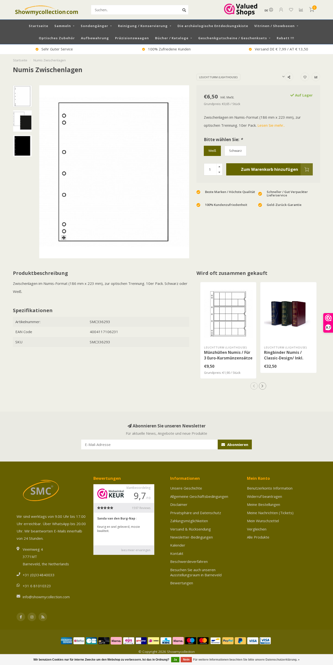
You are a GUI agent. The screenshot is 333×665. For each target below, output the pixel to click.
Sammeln (62, 26)
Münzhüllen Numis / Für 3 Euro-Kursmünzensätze (228, 355)
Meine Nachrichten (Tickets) (270, 512)
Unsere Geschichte (186, 488)
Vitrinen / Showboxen (274, 26)
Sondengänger (94, 26)
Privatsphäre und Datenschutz (195, 512)
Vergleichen (256, 529)
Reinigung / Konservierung (143, 26)
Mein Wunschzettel (263, 520)
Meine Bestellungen (263, 504)
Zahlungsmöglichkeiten (189, 520)
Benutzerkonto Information (270, 488)
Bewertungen (181, 582)
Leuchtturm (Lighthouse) (218, 77)
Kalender (177, 545)
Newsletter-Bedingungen (191, 537)
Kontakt (176, 553)
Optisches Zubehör (57, 38)
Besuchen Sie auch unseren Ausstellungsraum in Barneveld (196, 572)
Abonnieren (237, 444)
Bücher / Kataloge (171, 38)
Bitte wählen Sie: (223, 139)
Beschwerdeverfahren (189, 561)
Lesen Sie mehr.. (271, 125)
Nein (186, 659)
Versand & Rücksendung (190, 529)
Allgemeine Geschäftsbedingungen (199, 496)
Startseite (38, 26)
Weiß (212, 150)
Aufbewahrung (95, 38)
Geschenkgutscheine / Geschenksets (232, 38)
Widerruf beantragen (264, 496)
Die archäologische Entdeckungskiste (212, 26)
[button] (254, 386)
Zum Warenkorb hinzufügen (269, 169)
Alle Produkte (258, 537)
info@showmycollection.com (46, 596)
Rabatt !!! (285, 38)
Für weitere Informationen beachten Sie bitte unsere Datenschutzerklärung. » (246, 659)
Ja (175, 659)
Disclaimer (178, 504)
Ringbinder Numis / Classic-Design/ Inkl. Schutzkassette (283, 358)
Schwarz (235, 150)
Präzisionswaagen (132, 38)
